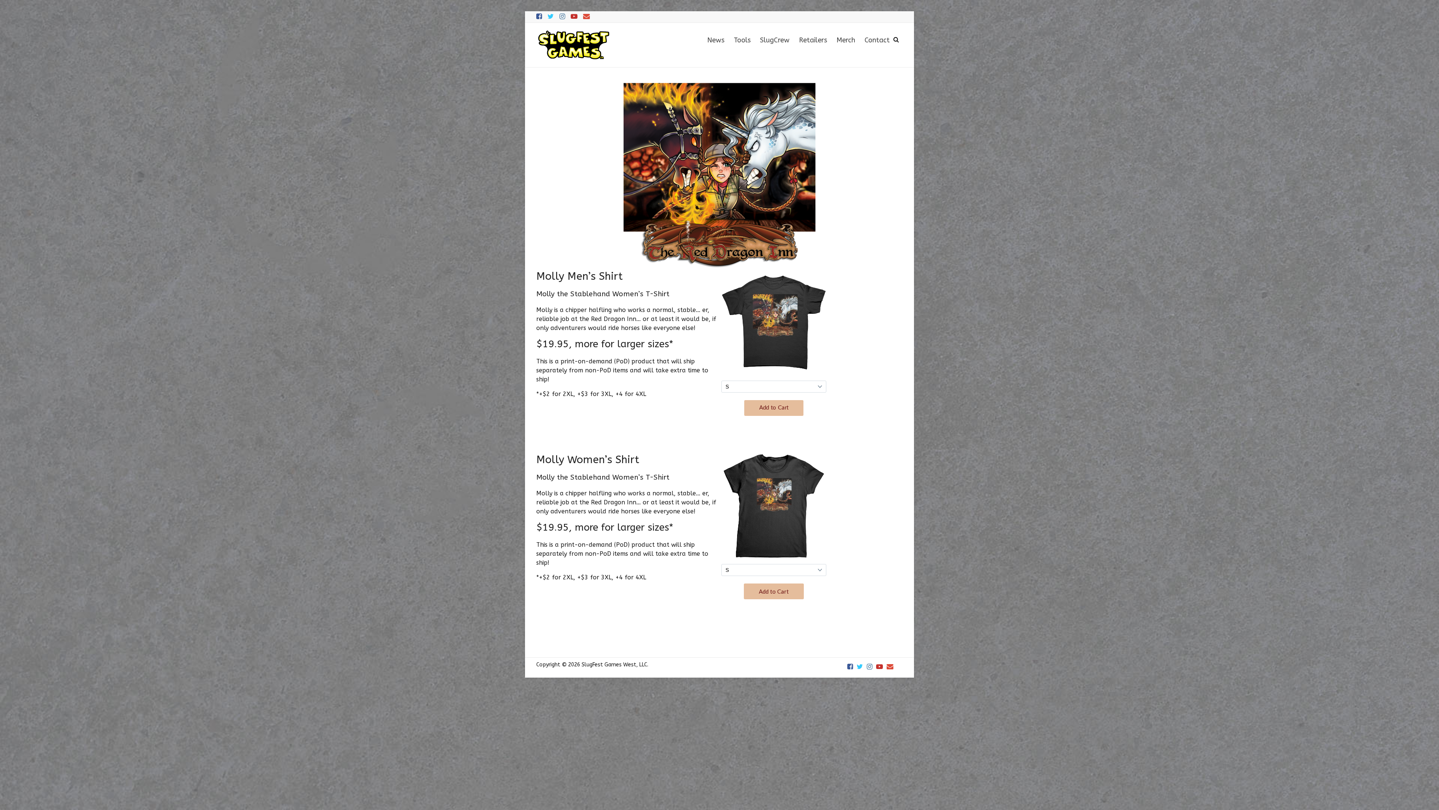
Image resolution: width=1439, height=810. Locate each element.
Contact (877, 40)
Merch (845, 40)
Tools (742, 40)
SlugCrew (775, 40)
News (715, 40)
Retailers (813, 40)
